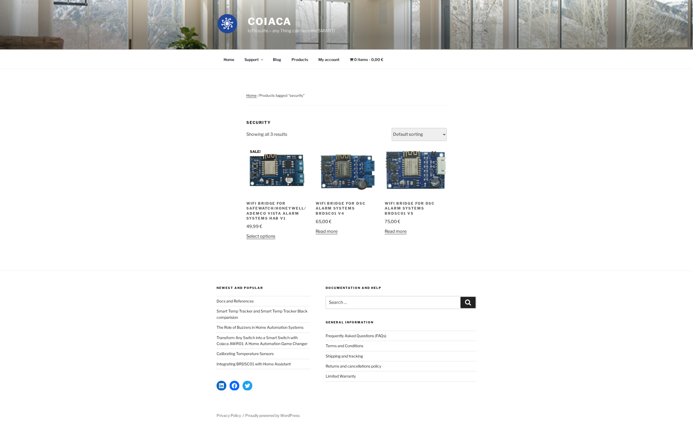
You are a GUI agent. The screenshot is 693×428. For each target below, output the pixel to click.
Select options (260, 236)
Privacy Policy (229, 415)
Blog (277, 59)
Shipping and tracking (344, 356)
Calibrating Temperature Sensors (245, 353)
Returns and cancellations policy (353, 366)
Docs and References (235, 301)
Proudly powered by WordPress (272, 415)
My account (328, 59)
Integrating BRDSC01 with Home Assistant (254, 364)
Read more (327, 231)
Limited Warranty (341, 376)
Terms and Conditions (344, 345)
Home (229, 59)
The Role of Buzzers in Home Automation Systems (260, 327)
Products (300, 59)
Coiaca (270, 21)
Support (251, 59)
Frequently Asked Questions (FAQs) (356, 335)
